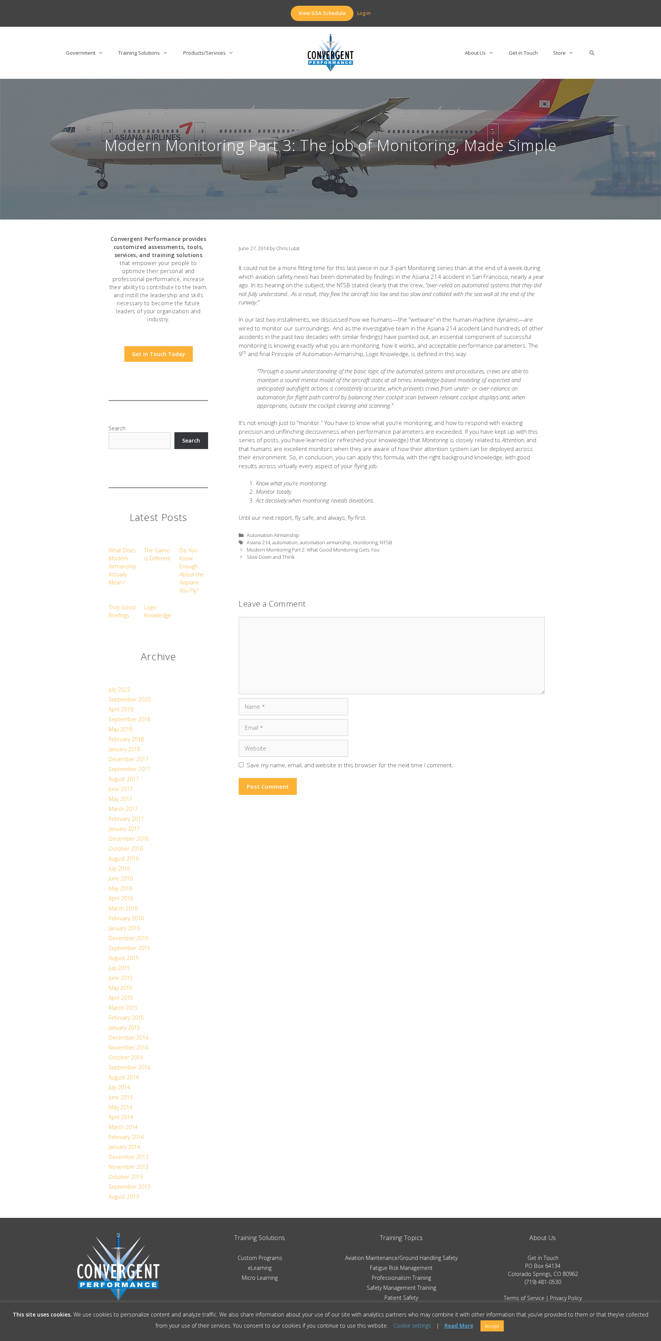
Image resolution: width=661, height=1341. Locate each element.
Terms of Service (524, 1298)
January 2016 (124, 928)
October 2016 (126, 848)
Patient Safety (401, 1297)
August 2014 (124, 1077)
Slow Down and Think (271, 556)
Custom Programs (260, 1257)
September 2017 (129, 769)
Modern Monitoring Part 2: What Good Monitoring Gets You (313, 549)
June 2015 (121, 977)
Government (80, 52)
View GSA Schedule (322, 13)
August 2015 (124, 958)
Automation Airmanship (273, 535)
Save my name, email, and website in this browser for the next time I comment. (350, 765)
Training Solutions (139, 52)
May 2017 (120, 798)
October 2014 (126, 1057)
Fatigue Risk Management (401, 1267)
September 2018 (129, 719)
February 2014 (126, 1137)
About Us (475, 52)
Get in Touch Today (158, 354)
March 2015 (123, 1007)
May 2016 (120, 888)
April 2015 (121, 997)
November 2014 (128, 1047)
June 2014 (121, 1097)
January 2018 (124, 749)
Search (117, 428)
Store (559, 52)
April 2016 (121, 898)
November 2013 (128, 1166)
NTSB (386, 542)
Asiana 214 (258, 542)
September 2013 (129, 1186)
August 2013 (124, 1196)
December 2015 (128, 938)
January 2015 (124, 1027)
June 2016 (121, 878)
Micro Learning (260, 1277)
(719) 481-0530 (543, 1282)
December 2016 (128, 838)
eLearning (260, 1267)
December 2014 (128, 1037)
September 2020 (129, 699)
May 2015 (120, 987)
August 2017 (124, 779)
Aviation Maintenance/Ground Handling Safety (401, 1257)
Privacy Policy (566, 1298)
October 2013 (126, 1176)
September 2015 (129, 948)
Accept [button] (492, 1326)
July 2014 (119, 1087)
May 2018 (120, 729)
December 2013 (128, 1156)
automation (285, 542)
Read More (458, 1325)
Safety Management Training (401, 1287)
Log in (364, 13)
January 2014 (124, 1147)
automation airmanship (325, 542)
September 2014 (129, 1067)
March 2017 (123, 808)
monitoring (365, 542)
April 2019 (121, 709)
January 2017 (124, 828)
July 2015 (119, 968)
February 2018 (126, 739)
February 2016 (126, 918)
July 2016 (119, 868)
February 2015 (126, 1017)
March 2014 (123, 1127)
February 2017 (126, 818)
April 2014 (121, 1117)
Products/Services (204, 52)
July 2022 (119, 689)
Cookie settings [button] (412, 1325)
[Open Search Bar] (592, 52)
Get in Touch (523, 52)
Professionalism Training (401, 1277)
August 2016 (124, 858)
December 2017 (128, 759)
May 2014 (120, 1107)
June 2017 (121, 789)
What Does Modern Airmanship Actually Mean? (122, 566)
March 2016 (123, 908)
